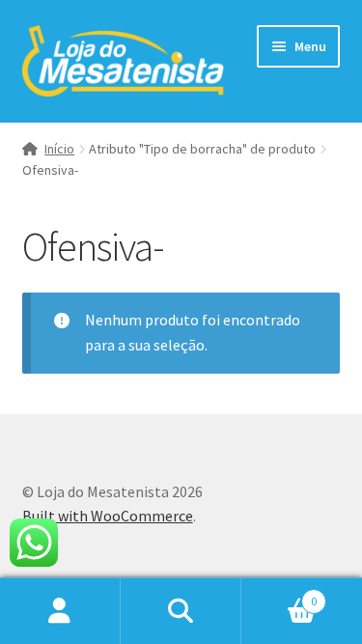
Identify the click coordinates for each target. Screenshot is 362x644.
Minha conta (60, 611)
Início (59, 148)
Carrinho (279, 594)
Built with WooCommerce (107, 515)
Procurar (181, 611)
